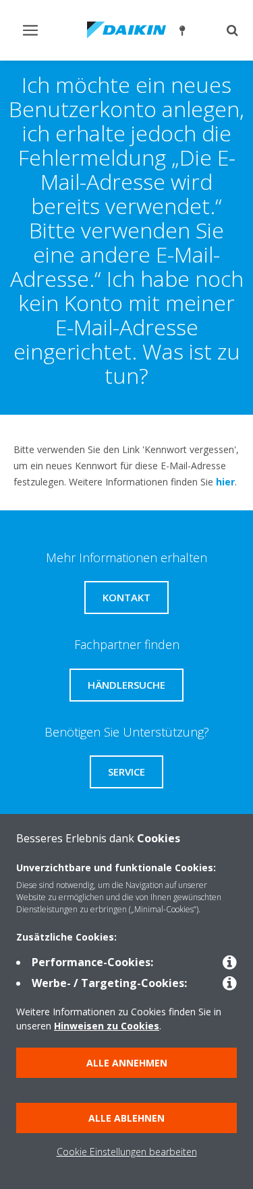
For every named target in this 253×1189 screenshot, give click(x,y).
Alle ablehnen (126, 1118)
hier (225, 481)
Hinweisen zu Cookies (106, 1025)
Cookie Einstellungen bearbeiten (127, 1151)
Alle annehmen (126, 1062)
